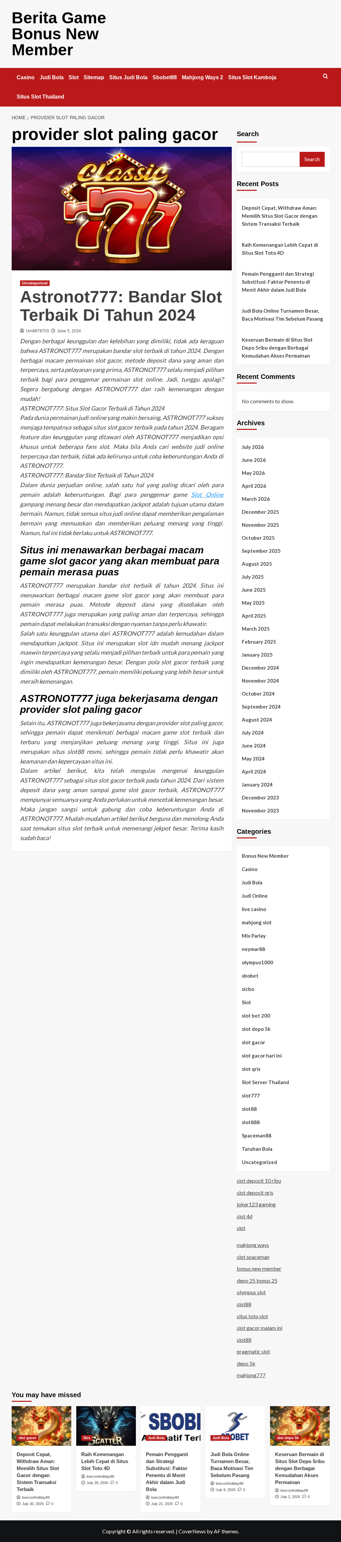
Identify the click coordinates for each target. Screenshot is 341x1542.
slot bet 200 (256, 1016)
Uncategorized (35, 283)
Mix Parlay (254, 936)
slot (241, 1228)
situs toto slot (252, 1316)
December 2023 (260, 797)
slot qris (251, 1069)
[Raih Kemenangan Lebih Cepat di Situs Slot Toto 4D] (106, 1426)
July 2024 (253, 733)
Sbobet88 (165, 77)
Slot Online (207, 494)
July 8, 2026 (225, 1490)
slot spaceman (253, 1257)
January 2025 (257, 655)
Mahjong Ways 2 (202, 77)
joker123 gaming (256, 1204)
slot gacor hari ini (262, 1056)
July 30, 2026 (33, 1504)
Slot (74, 77)
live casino (254, 909)
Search (248, 134)
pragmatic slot (253, 1351)
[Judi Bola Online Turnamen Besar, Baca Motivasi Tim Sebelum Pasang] (235, 1426)
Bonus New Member (265, 856)
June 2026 (254, 460)
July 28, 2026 (97, 1483)
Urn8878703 (37, 331)
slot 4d (244, 1216)
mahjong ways (253, 1245)
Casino (26, 77)
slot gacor (253, 1042)
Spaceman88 (256, 1135)
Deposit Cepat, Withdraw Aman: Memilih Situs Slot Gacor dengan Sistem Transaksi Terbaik (279, 216)
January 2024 (257, 784)
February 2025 (259, 642)
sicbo (248, 989)
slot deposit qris (255, 1192)
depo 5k (246, 1363)
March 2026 (256, 499)
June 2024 (254, 746)
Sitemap (94, 77)
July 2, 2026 (290, 1497)
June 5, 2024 (69, 331)
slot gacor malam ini (259, 1328)
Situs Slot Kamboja (252, 77)
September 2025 (261, 551)
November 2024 (260, 681)
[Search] (325, 76)
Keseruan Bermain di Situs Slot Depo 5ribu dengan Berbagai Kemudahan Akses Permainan (277, 348)
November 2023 (260, 810)
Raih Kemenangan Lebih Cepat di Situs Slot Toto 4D (280, 249)
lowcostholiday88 (36, 1497)
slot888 (251, 1122)
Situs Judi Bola (128, 77)
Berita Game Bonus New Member (59, 34)
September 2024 (261, 707)
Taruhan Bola (257, 1149)
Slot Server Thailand (265, 1082)
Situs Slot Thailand (40, 97)
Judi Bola (52, 77)
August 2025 (257, 564)
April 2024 (254, 771)
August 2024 (257, 720)
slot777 (251, 1095)
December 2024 (260, 668)
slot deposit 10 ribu (259, 1180)
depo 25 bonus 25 (257, 1280)
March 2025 (256, 629)
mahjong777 (251, 1375)
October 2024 (258, 694)
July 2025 (253, 577)
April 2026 (254, 486)
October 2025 (258, 538)
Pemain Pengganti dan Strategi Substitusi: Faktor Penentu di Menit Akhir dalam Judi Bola (278, 282)
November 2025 (260, 525)
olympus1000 (257, 962)
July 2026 (253, 447)
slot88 (249, 1109)
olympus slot (251, 1292)
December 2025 (260, 512)
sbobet (250, 976)
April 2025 (254, 616)
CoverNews (192, 1531)
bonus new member (259, 1268)
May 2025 (253, 603)
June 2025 (254, 590)
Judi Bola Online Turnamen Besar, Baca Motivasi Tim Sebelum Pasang (282, 315)
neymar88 (253, 949)
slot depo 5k (256, 1029)
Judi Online (255, 896)
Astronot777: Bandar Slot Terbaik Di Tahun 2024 (121, 305)
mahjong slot (257, 922)
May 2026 (253, 473)
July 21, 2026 (162, 1504)
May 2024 (253, 759)
